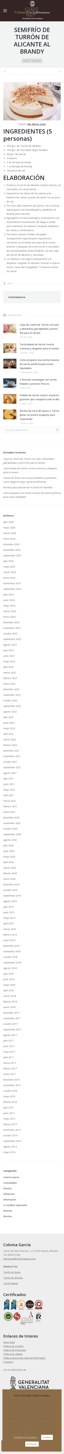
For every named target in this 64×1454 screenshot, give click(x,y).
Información (9, 1199)
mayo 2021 (9, 789)
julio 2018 (8, 973)
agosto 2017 (10, 1035)
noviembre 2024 (12, 583)
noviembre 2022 (12, 694)
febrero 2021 (10, 806)
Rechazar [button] (32, 1444)
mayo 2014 (9, 1152)
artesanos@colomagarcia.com (19, 1258)
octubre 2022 (10, 700)
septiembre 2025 (12, 555)
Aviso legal (9, 1342)
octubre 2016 (10, 1090)
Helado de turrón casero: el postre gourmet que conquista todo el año (39, 397)
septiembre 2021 (12, 767)
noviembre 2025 (12, 549)
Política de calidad (12, 1354)
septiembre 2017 (12, 1029)
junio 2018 (8, 979)
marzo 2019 (9, 929)
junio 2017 (8, 1046)
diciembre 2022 (11, 689)
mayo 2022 (9, 728)
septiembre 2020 (12, 834)
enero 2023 (9, 683)
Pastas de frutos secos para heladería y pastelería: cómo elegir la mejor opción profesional (30, 479)
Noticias (7, 1210)
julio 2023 (8, 650)
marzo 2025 (9, 572)
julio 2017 (8, 1040)
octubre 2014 (10, 1135)
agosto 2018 (10, 968)
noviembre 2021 (12, 756)
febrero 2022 (10, 745)
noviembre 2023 (12, 627)
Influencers (9, 1194)
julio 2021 (8, 778)
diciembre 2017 (11, 1012)
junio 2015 (8, 1113)
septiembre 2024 (12, 588)
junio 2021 (8, 784)
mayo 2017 (9, 1051)
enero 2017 (9, 1074)
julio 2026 (8, 522)
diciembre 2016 (11, 1079)
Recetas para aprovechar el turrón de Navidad (27, 487)
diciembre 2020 (11, 817)
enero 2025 (9, 577)
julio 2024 (8, 594)
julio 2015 (8, 1107)
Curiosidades (10, 1182)
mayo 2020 (9, 856)
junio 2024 (8, 600)
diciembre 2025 (11, 544)
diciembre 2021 (11, 750)
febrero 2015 (10, 1124)
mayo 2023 (9, 661)
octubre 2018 (10, 957)
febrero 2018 (10, 1001)
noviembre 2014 (12, 1129)
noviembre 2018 (12, 951)
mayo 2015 (9, 1118)
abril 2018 (8, 990)
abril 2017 (8, 1057)
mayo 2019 (9, 917)
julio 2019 (8, 906)
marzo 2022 (9, 739)
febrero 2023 (10, 678)
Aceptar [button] (47, 1437)
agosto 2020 (10, 839)
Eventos (7, 1188)
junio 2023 (8, 655)
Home (26, 60)
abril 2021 (8, 795)
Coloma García (11, 1177)
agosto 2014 (10, 1146)
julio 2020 (8, 845)
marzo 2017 (9, 1062)
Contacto (8, 1361)
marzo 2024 (9, 611)
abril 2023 (8, 667)
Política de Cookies (13, 1346)
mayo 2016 (9, 1096)
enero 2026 (9, 538)
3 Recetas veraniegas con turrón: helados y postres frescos (38, 381)
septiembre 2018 (12, 962)
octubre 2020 (10, 828)
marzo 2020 (9, 867)
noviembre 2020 (12, 823)
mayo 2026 (9, 527)
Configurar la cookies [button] (25, 1437)
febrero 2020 (10, 873)
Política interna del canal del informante (24, 1358)
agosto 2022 (10, 711)
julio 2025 (8, 561)
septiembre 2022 (12, 706)
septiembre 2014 (12, 1141)
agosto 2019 (10, 901)
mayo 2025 (9, 566)
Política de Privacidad (14, 1350)
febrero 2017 (10, 1068)
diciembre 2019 (11, 884)
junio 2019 (8, 912)
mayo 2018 (9, 984)
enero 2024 (9, 616)
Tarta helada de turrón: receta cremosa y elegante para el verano (39, 346)
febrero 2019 (10, 934)
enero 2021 (9, 812)
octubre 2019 (10, 890)
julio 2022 (8, 717)
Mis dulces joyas (36, 124)
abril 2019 (8, 923)
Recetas (37, 60)
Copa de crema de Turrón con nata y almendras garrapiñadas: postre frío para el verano (39, 328)
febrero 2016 (10, 1101)
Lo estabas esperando (15, 1205)
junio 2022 (8, 722)
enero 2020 (9, 878)
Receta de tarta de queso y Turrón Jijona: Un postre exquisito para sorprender (39, 415)
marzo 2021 (9, 800)
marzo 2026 (9, 533)
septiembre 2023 (12, 639)
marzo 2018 (9, 996)
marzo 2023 (9, 672)
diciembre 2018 (11, 945)
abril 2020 (8, 862)
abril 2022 (8, 733)
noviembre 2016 (12, 1085)
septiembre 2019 (12, 895)
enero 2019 (9, 940)
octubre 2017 (10, 1023)
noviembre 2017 (12, 1018)
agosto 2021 (10, 772)
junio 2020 (8, 851)
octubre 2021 (10, 761)
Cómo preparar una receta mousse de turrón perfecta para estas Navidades (39, 364)
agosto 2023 (10, 644)
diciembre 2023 (11, 622)
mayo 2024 (9, 605)
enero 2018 (9, 1007)
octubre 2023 (10, 633)
